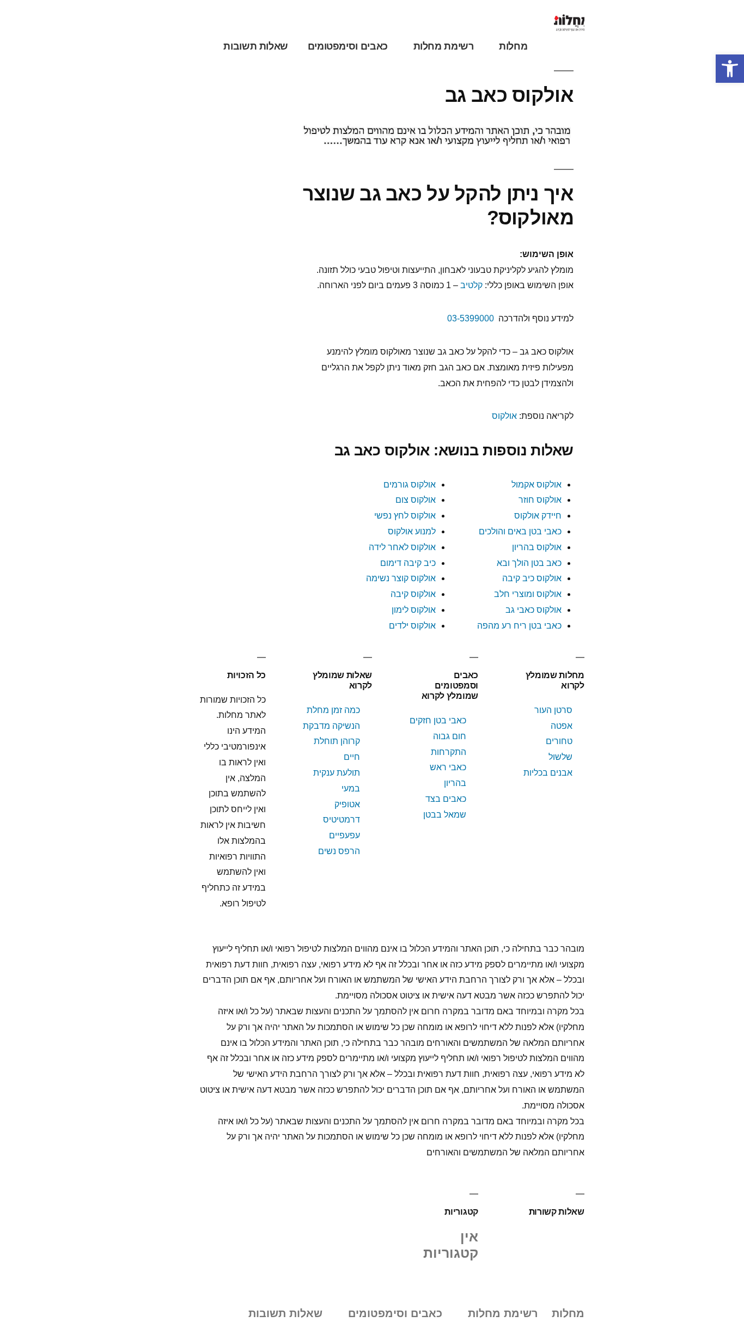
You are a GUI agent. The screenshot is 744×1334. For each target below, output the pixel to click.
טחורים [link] (559, 741)
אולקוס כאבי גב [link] (533, 609)
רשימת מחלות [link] (443, 46)
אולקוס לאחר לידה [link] (402, 547)
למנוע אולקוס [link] (412, 531)
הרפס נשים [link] (339, 851)
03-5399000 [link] (470, 318)
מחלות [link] (513, 46)
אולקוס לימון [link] (414, 609)
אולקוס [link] (504, 416)
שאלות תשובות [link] (255, 46)
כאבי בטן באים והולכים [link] (520, 531)
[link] (730, 68)
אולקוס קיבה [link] (413, 594)
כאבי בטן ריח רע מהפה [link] (519, 625)
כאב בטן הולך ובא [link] (529, 563)
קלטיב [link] (471, 285)
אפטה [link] (561, 725)
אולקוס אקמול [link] (536, 484)
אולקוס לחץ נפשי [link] (405, 515)
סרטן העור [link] (553, 710)
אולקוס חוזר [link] (540, 499)
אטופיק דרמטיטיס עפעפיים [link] (341, 820)
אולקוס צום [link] (415, 499)
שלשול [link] (560, 757)
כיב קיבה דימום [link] (408, 563)
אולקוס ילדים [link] (412, 625)
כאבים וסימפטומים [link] (348, 46)
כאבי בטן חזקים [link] (438, 720)
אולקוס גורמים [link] (409, 484)
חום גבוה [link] (449, 736)
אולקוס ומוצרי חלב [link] (528, 594)
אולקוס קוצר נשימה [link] (401, 578)
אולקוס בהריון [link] (537, 547)
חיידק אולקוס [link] (538, 515)
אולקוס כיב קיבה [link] (532, 578)
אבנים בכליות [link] (547, 772)
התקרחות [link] (448, 752)
